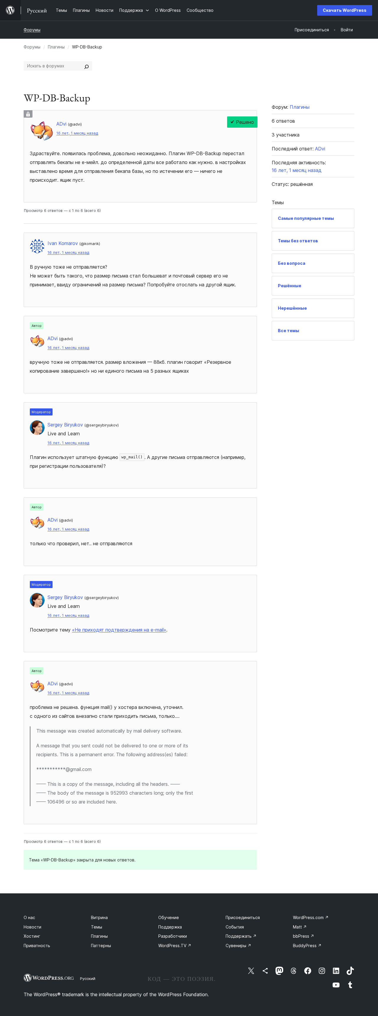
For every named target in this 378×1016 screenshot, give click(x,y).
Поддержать (241, 936)
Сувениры (238, 945)
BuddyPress (307, 945)
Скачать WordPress (344, 10)
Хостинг (32, 936)
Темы (96, 926)
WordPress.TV (174, 945)
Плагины (56, 46)
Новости (32, 926)
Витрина (99, 917)
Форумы (32, 29)
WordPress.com (311, 917)
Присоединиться (243, 917)
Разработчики (172, 936)
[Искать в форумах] (86, 66)
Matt (300, 926)
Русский (87, 978)
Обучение (168, 917)
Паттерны (101, 945)
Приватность (37, 945)
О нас (29, 917)
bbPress (303, 936)
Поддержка (170, 926)
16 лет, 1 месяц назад (77, 133)
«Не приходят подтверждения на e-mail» (119, 630)
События (235, 926)
